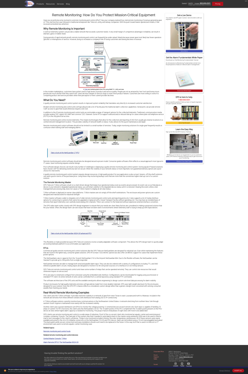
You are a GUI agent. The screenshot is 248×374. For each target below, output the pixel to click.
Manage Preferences (224, 370)
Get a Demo (184, 51)
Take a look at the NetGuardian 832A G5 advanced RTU (71, 233)
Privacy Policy (53, 371)
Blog (68, 4)
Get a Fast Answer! (184, 123)
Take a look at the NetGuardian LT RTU (65, 153)
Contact (197, 3)
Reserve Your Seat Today (184, 161)
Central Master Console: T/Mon (55, 339)
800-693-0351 (205, 3)
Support (184, 3)
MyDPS (190, 3)
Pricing (217, 4)
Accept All (238, 370)
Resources (50, 4)
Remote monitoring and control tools (56, 331)
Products (40, 4)
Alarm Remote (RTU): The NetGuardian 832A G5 (60, 342)
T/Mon (86, 89)
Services (60, 4)
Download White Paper (184, 90)
